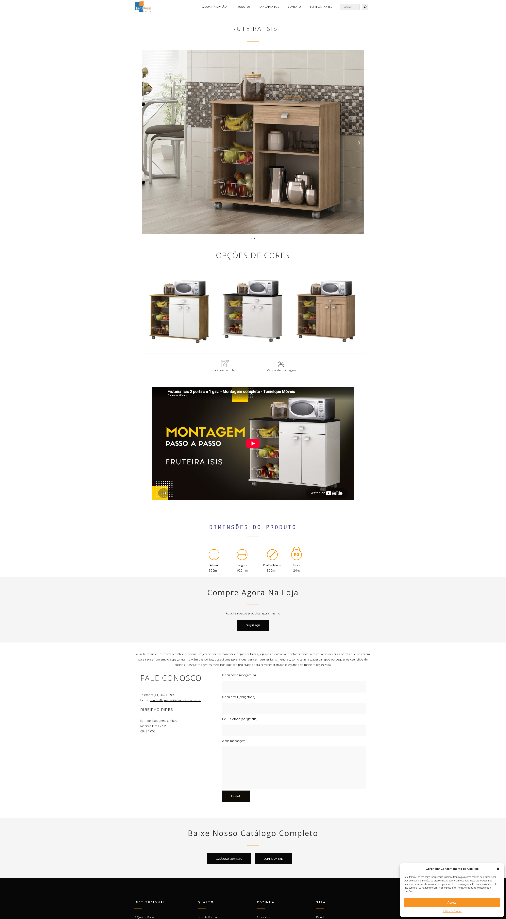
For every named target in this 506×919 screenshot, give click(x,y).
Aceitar (452, 902)
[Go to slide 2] (254, 238)
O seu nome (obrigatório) (239, 676)
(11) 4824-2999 (165, 696)
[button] (498, 869)
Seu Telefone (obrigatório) (240, 720)
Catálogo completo (224, 371)
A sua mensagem (233, 742)
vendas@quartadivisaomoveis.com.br (175, 701)
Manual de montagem (281, 371)
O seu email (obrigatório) (238, 698)
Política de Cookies (452, 911)
